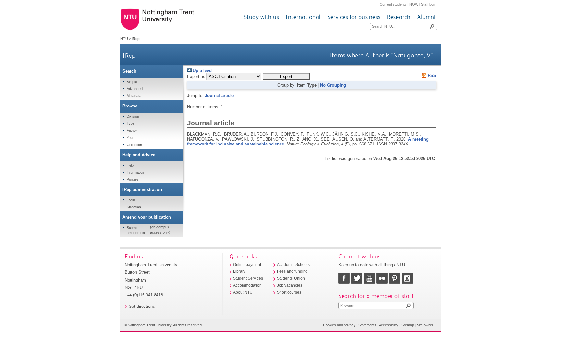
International (303, 16)
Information (135, 172)
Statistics (134, 207)
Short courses (289, 292)
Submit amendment (136, 230)
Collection (134, 145)
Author (132, 130)
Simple (132, 82)
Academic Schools (293, 265)
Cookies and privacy (339, 325)
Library (239, 271)
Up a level (202, 70)
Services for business (353, 16)
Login (131, 200)
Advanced (135, 89)
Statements (367, 325)
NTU (124, 39)
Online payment (247, 265)
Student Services (248, 278)
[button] (286, 76)
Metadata (134, 96)
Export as (196, 76)
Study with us (261, 16)
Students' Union (291, 278)
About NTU (243, 292)
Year (130, 138)
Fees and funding (292, 271)
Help (130, 165)
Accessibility (388, 325)
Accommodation (247, 285)
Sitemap (407, 325)
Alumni (426, 16)
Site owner (425, 325)
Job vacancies (289, 285)
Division (133, 116)
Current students (393, 4)
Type (130, 123)
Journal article (219, 95)
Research (399, 16)
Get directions (142, 306)
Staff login (428, 4)
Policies (133, 179)
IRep (129, 55)
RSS (431, 75)
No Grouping (333, 85)
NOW (413, 4)
